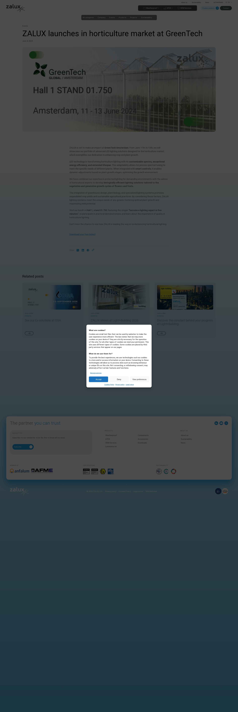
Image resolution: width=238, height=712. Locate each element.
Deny (119, 379)
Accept (98, 379)
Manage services (96, 373)
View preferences (139, 379)
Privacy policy (119, 384)
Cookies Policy (109, 384)
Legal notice (130, 384)
